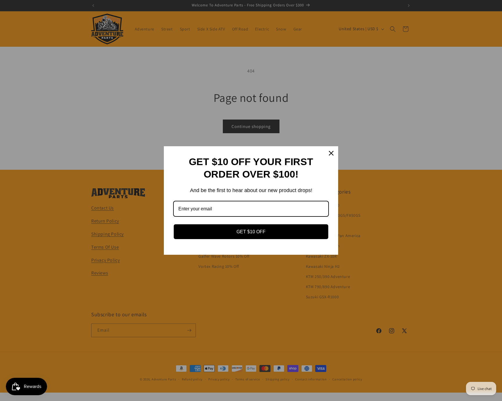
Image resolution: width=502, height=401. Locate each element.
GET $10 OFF (251, 231)
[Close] (331, 153)
